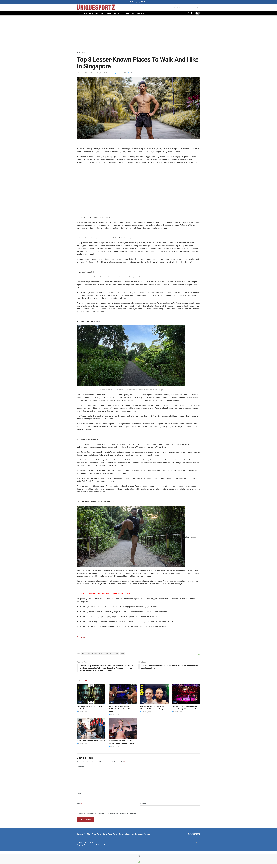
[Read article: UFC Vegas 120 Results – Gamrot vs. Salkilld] (91, 694)
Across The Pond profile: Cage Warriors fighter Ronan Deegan (152, 707)
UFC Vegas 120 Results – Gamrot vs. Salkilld (90, 707)
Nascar (117, 13)
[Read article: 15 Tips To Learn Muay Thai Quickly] (91, 728)
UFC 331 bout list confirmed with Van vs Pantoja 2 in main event (184, 707)
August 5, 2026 (82, 744)
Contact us (138, 834)
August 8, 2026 (114, 714)
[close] (139, 856)
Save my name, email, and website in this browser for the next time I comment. (108, 813)
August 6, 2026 (177, 712)
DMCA (88, 834)
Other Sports (138, 13)
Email (79, 803)
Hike (83, 653)
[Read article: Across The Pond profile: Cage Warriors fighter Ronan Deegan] (154, 694)
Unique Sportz (92, 842)
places (101, 653)
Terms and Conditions (126, 834)
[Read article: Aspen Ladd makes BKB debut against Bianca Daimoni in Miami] (123, 728)
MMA (83, 52)
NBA (85, 13)
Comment (81, 766)
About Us (147, 834)
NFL (96, 13)
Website (143, 803)
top (117, 653)
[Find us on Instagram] (191, 13)
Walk (122, 653)
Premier (125, 13)
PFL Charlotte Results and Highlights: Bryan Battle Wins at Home (121, 709)
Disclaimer (80, 834)
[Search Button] (198, 7)
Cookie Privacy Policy (110, 834)
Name (79, 794)
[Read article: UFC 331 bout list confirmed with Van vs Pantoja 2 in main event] (186, 694)
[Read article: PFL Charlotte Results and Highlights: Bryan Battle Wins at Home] (123, 694)
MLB (91, 13)
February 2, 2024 (82, 73)
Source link (81, 637)
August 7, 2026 (146, 712)
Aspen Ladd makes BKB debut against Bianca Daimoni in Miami (121, 742)
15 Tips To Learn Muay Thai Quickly (91, 741)
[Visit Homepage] (96, 7)
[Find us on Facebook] (188, 13)
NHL (102, 13)
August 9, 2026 (82, 712)
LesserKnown (92, 653)
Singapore (110, 653)
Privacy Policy (96, 834)
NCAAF (108, 13)
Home (79, 13)
